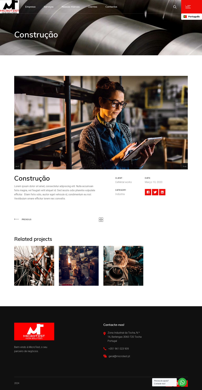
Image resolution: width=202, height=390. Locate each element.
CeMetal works (123, 182)
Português (194, 16)
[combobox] (191, 16)
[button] (184, 166)
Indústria (120, 194)
